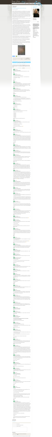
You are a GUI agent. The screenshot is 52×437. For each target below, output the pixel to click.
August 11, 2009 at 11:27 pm (17, 155)
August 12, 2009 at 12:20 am (18, 188)
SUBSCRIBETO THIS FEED (35, 19)
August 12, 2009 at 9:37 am (17, 380)
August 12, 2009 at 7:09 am (17, 254)
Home (25, 3)
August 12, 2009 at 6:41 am (17, 229)
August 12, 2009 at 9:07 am (17, 363)
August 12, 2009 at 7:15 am (17, 258)
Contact (32, 3)
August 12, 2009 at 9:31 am (17, 373)
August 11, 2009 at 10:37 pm (17, 96)
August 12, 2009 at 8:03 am (17, 290)
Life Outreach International (35, 26)
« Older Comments (14, 419)
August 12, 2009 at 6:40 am (17, 220)
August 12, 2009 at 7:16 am (17, 265)
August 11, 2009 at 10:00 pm (17, 70)
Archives (29, 3)
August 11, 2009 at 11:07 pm (17, 145)
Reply (13, 72)
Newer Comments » (14, 420)
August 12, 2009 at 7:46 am (17, 274)
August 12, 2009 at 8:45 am (17, 316)
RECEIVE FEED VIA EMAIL (35, 18)
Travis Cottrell (34, 37)
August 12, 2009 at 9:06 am (17, 355)
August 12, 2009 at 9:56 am (17, 387)
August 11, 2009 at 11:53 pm (17, 181)
